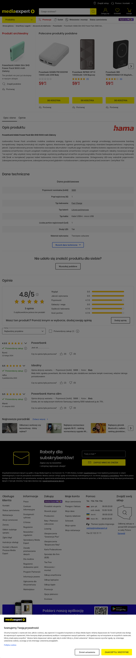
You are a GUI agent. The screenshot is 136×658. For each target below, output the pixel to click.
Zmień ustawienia (87, 652)
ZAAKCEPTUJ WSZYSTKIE (117, 652)
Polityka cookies (10, 645)
